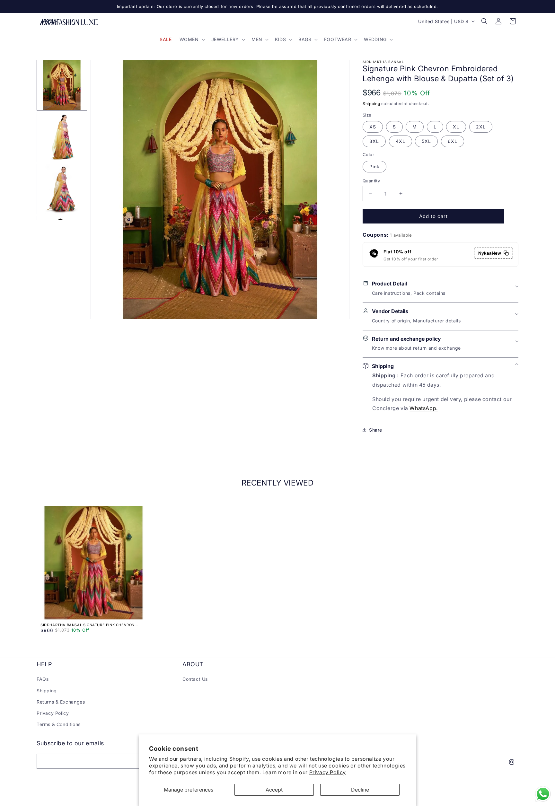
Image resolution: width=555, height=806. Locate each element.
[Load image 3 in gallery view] (62, 189)
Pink (374, 166)
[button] (191, 39)
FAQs (42, 679)
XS (372, 126)
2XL (481, 126)
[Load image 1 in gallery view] (62, 85)
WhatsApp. (423, 408)
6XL (452, 141)
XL (456, 126)
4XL (400, 141)
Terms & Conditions (59, 724)
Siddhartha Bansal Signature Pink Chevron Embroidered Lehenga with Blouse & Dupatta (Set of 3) (88, 625)
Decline (360, 789)
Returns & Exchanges (61, 702)
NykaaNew (489, 253)
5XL (426, 141)
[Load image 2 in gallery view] (62, 137)
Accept (274, 789)
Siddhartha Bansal (383, 62)
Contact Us (195, 679)
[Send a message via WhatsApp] (543, 794)
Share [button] (375, 430)
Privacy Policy (327, 772)
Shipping (371, 103)
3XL (374, 141)
